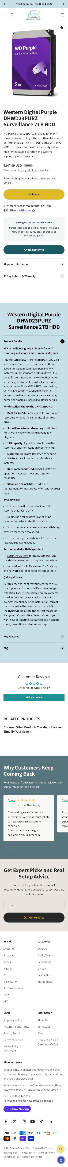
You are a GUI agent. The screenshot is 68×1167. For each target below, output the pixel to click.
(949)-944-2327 (21, 1096)
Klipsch (7, 968)
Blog (40, 1033)
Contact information (32, 1156)
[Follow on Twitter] (14, 1121)
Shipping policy (11, 1156)
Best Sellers (44, 975)
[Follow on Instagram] (23, 1121)
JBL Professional (13, 988)
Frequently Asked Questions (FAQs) (47, 1042)
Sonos (7, 962)
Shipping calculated (27, 170)
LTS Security (10, 982)
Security (42, 949)
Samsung (8, 949)
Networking (14, 566)
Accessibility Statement (10, 1049)
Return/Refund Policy (16, 1026)
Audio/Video (44, 955)
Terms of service (46, 1152)
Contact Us (43, 1026)
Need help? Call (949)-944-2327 (34, 4)
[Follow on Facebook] (5, 1121)
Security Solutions (18, 556)
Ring (6, 995)
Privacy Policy (11, 1033)
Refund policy (10, 1152)
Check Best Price (34, 249)
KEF (5, 975)
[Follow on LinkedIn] (50, 1121)
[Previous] (4, 4)
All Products (44, 982)
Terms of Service (13, 1040)
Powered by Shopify (42, 1148)
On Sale (42, 968)
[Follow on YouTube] (32, 1121)
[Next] (64, 4)
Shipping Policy (12, 1020)
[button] (61, 1160)
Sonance (8, 955)
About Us (42, 1020)
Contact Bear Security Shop (33, 615)
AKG (6, 1001)
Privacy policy (28, 1152)
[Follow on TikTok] (41, 1121)
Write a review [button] (34, 697)
